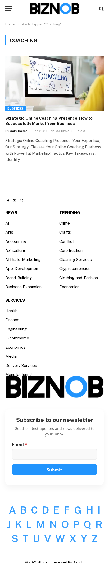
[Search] (101, 9)
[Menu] (8, 9)
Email (19, 444)
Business (15, 108)
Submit (54, 470)
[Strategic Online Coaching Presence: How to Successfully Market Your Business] (54, 83)
